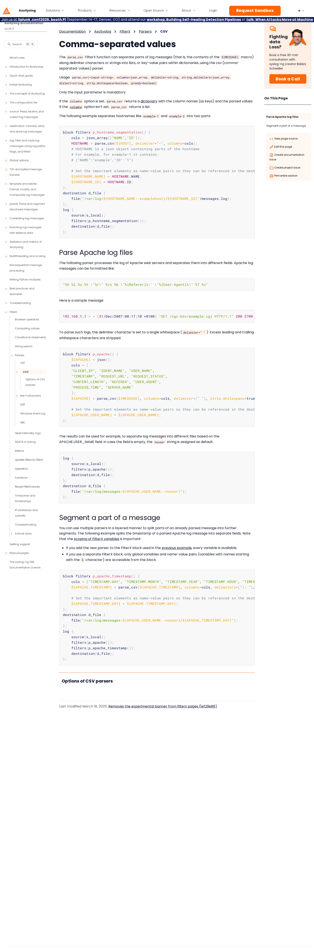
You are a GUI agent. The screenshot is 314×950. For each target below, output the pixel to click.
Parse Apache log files (282, 117)
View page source (286, 138)
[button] (55, 10)
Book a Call (288, 79)
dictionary (149, 101)
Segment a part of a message (286, 126)
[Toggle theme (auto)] (301, 11)
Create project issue (287, 167)
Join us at (33, 19)
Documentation (72, 31)
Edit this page (283, 146)
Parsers (145, 31)
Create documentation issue (286, 157)
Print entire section (286, 175)
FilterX (125, 31)
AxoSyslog (102, 31)
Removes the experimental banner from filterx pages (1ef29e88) (162, 706)
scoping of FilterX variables (96, 538)
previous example (177, 547)
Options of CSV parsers (87, 681)
